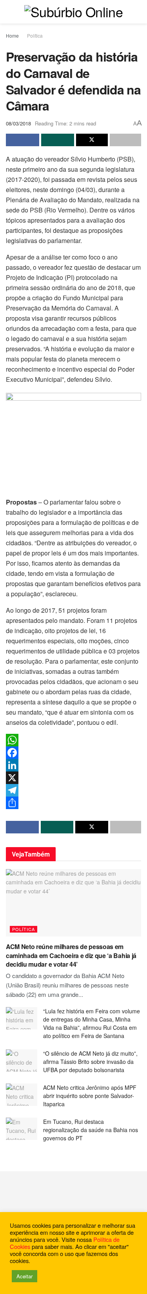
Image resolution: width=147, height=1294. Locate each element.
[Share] (73, 803)
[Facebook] (73, 752)
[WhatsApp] (73, 740)
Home (12, 35)
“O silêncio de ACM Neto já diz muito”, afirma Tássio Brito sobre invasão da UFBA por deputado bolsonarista (90, 1061)
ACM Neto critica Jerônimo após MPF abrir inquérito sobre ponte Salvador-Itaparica (89, 1095)
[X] (73, 777)
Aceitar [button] (24, 1276)
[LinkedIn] (73, 765)
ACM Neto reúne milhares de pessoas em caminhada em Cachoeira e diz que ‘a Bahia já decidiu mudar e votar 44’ (71, 955)
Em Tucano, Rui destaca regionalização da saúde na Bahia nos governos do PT (90, 1130)
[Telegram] (73, 790)
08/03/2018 (18, 123)
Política (35, 35)
